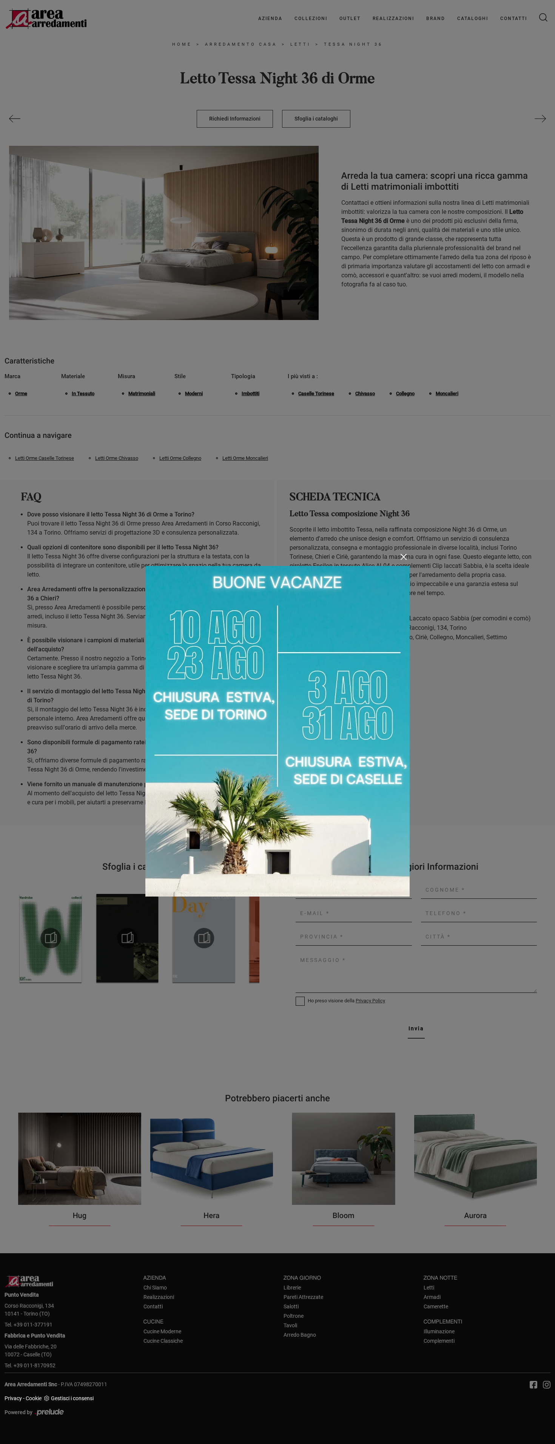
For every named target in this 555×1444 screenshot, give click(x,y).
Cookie (34, 1398)
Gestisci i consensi (72, 1398)
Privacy (13, 1398)
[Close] (404, 557)
